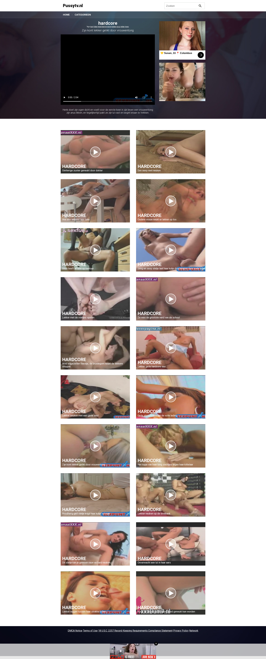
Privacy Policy (181, 630)
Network (193, 630)
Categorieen (83, 14)
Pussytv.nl (73, 5)
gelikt (109, 27)
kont (91, 27)
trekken (113, 27)
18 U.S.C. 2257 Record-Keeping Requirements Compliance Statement (135, 630)
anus (118, 27)
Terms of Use (90, 630)
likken (96, 27)
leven (127, 27)
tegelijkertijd (102, 27)
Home (66, 14)
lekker (123, 27)
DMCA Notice (75, 630)
